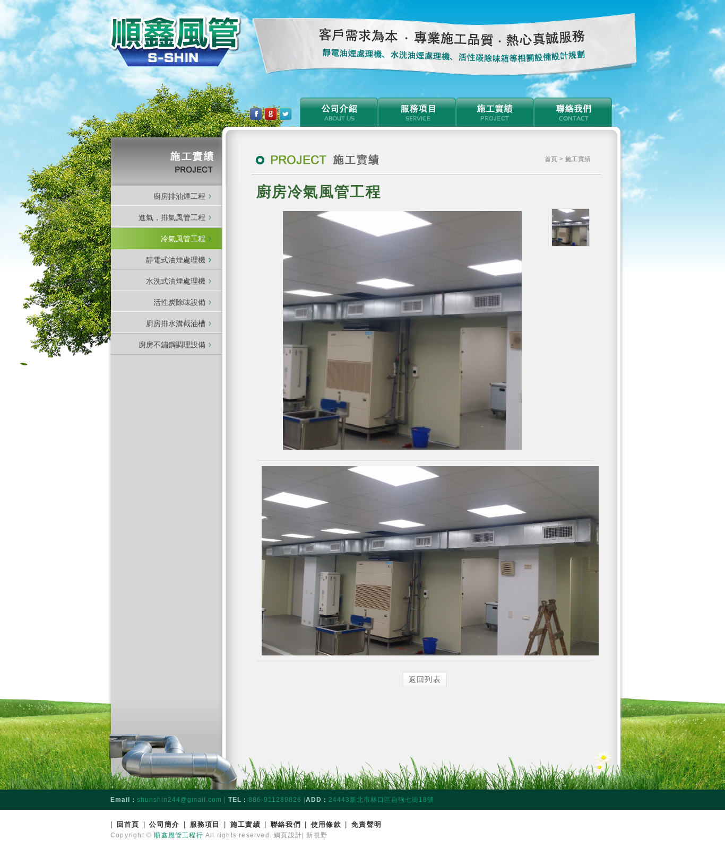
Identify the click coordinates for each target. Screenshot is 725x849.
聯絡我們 (286, 824)
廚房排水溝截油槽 (175, 323)
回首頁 (128, 824)
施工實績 (245, 824)
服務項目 (205, 824)
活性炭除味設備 (179, 302)
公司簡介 (164, 824)
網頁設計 (288, 835)
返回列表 (425, 679)
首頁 (552, 159)
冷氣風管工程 (183, 238)
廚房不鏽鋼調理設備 (172, 344)
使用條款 (326, 824)
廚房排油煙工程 (179, 196)
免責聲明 (366, 824)
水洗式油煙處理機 (175, 281)
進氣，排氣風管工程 (172, 217)
